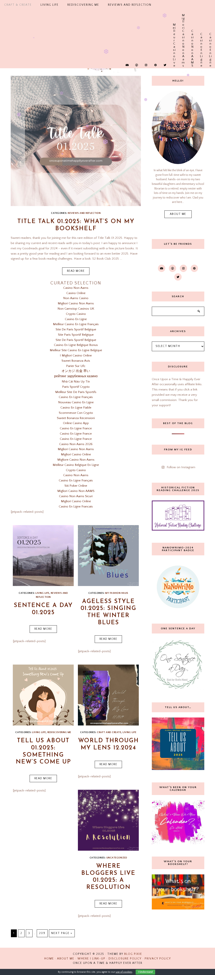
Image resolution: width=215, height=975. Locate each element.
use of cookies (124, 972)
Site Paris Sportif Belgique (76, 334)
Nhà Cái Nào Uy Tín (76, 381)
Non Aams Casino (75, 298)
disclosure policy (125, 958)
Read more (76, 271)
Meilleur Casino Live (174, 25)
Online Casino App (76, 423)
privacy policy (158, 958)
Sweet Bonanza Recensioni (76, 418)
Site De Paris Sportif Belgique (76, 329)
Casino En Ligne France (76, 428)
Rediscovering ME (59, 732)
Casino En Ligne (201, 34)
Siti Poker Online (75, 486)
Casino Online (75, 293)
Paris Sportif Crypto (76, 387)
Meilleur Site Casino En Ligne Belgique (76, 350)
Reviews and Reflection (84, 213)
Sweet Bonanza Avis (76, 361)
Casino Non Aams (75, 288)
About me (178, 214)
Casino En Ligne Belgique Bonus (76, 345)
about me (65, 958)
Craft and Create (109, 732)
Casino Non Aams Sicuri (76, 496)
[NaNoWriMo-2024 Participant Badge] (178, 587)
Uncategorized (116, 857)
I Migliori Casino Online (76, 355)
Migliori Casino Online (76, 454)
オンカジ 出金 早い (76, 371)
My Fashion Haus (116, 593)
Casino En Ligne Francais (76, 506)
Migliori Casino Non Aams (183, 15)
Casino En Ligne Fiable (75, 407)
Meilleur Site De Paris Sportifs (75, 392)
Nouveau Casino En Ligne (76, 402)
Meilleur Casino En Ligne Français (76, 324)
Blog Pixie (133, 954)
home (49, 958)
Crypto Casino (76, 314)
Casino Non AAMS (192, 31)
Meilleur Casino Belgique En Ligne (76, 465)
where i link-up (91, 958)
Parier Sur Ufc (75, 366)
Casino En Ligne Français (76, 397)
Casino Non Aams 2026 (76, 444)
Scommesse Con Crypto (76, 413)
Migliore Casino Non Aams (75, 459)
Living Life (39, 732)
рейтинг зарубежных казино (76, 376)
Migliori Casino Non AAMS (75, 491)
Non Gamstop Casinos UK (76, 308)
